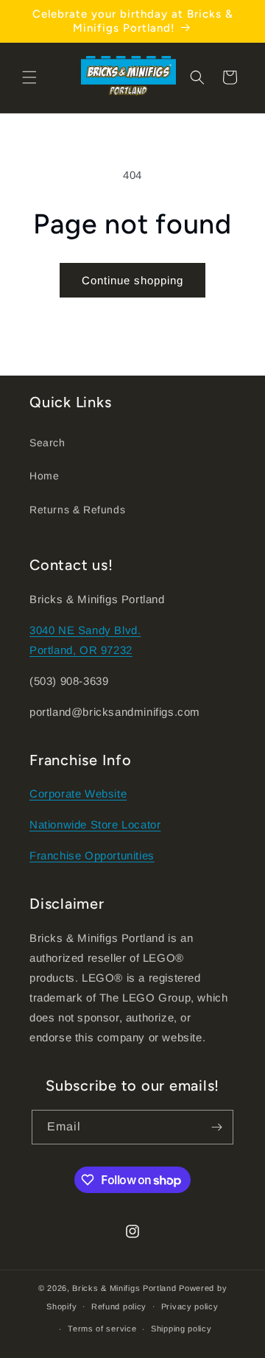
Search (47, 442)
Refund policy (118, 1306)
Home (44, 476)
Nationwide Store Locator (94, 824)
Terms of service (102, 1328)
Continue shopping (132, 280)
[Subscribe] (216, 1127)
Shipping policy (181, 1328)
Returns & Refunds (77, 510)
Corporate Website (78, 793)
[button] (29, 77)
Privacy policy (190, 1306)
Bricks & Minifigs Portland (124, 1288)
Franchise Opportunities (92, 855)
